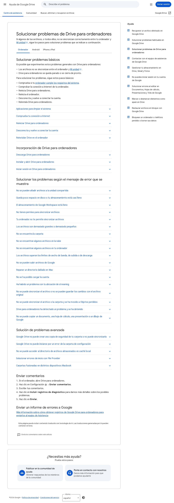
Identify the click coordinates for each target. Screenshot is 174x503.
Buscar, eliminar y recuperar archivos (57, 13)
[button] (5, 4)
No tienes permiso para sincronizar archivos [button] (38, 212)
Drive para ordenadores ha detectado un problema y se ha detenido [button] (49, 309)
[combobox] (94, 4)
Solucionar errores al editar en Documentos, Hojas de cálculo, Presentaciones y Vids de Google (147, 89)
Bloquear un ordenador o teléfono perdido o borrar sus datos (147, 119)
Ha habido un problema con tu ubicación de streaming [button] (42, 284)
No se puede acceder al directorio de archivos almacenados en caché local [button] (53, 351)
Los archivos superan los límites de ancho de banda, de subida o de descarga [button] (54, 255)
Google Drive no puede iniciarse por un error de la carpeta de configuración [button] (53, 344)
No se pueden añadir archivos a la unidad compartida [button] (42, 190)
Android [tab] (36, 49)
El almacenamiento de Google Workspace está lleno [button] (42, 205)
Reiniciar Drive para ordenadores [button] (32, 123)
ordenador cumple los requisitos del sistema (57, 83)
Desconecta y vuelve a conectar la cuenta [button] (37, 130)
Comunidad (31, 13)
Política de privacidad (30, 497)
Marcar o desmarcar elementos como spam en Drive (148, 100)
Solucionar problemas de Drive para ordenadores (149, 51)
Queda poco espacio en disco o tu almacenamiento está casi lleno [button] (49, 197)
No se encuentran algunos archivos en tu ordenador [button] (41, 248)
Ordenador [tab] (23, 49)
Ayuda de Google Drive (22, 4)
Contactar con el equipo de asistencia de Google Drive (149, 60)
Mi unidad (20, 42)
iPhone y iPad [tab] (49, 49)
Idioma (67, 494)
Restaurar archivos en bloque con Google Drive (147, 110)
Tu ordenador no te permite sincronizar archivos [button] (40, 219)
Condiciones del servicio (49, 497)
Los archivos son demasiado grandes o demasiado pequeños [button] (46, 226)
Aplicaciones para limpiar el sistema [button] (33, 109)
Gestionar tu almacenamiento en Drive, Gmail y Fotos (146, 69)
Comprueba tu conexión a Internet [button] (33, 116)
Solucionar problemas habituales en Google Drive (148, 42)
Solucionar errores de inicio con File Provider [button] (38, 358)
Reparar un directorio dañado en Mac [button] (34, 270)
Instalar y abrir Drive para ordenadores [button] (35, 162)
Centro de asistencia (13, 13)
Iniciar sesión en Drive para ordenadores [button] (35, 169)
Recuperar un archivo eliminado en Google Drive (147, 32)
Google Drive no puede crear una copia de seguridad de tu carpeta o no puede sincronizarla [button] (61, 336)
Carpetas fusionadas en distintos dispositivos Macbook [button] (43, 365)
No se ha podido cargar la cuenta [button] (32, 277)
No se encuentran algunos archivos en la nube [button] (38, 241)
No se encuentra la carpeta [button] (29, 234)
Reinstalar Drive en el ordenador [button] (32, 137)
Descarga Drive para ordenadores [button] (33, 154)
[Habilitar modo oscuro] (83, 497)
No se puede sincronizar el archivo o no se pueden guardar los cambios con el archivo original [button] (58, 293)
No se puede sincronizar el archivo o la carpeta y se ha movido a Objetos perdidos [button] (56, 302)
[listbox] (71, 497)
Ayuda (130, 24)
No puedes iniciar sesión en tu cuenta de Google (149, 79)
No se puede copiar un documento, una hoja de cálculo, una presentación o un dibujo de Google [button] (59, 318)
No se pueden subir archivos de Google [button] (35, 262)
